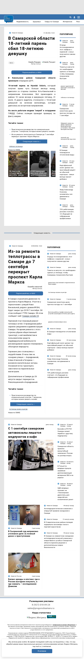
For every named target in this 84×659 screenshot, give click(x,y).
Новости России (16, 576)
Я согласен (42, 651)
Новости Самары (17, 33)
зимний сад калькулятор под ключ (68, 138)
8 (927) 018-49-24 (41, 605)
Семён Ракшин (34, 62)
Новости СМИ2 (14, 150)
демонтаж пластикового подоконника (61, 282)
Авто (11, 63)
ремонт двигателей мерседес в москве (67, 86)
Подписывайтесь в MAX (31, 72)
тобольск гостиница (16, 146)
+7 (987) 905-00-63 (18, 636)
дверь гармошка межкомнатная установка (66, 126)
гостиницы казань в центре (18, 409)
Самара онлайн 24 (30, 316)
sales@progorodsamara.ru (41, 608)
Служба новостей (35, 287)
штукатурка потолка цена (62, 313)
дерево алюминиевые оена (57, 322)
